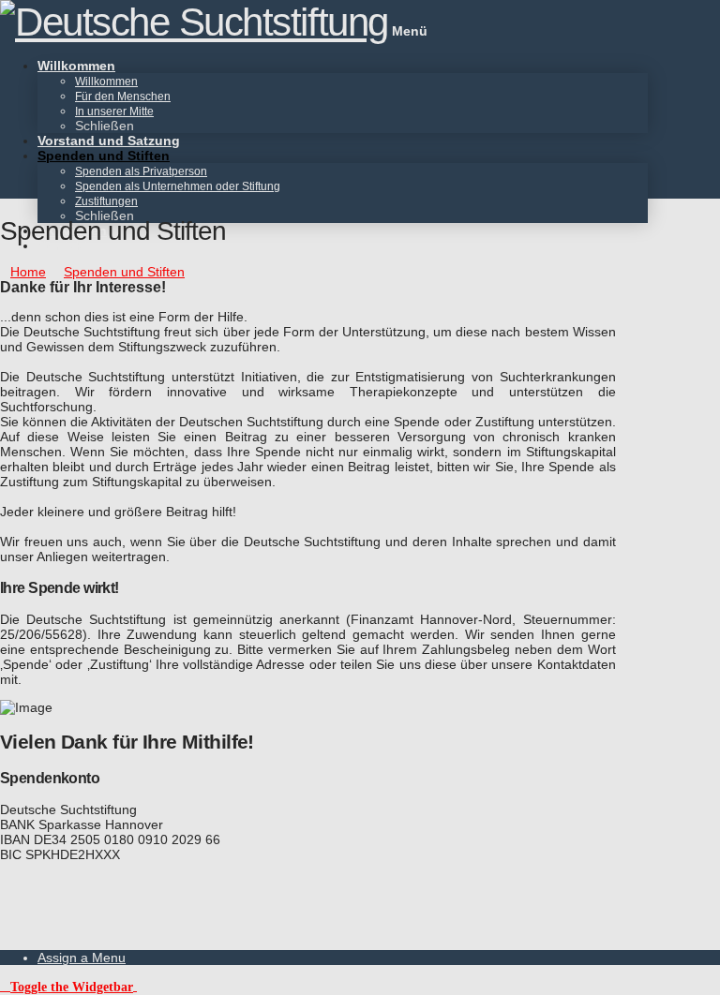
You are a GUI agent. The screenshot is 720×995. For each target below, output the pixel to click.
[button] (68, 985)
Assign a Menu (82, 957)
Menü (410, 30)
